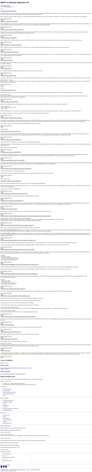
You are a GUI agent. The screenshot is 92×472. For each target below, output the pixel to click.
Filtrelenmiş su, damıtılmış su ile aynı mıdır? (9, 21)
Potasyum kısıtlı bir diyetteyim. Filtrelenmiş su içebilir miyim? (12, 29)
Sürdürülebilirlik (6, 418)
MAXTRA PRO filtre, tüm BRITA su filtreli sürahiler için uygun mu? (13, 288)
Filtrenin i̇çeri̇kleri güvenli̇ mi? (6, 68)
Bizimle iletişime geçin (7, 410)
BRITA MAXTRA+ (11, 373)
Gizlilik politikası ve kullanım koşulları (17, 469)
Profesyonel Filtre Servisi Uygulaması (10, 408)
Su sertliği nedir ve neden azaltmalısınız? (8, 11)
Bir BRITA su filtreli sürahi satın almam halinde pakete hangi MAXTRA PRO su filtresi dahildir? (18, 316)
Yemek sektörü (6, 405)
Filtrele (2, 6)
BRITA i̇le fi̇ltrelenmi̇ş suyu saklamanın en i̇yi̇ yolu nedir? (11, 45)
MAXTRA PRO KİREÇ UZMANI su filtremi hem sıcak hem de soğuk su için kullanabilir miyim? (18, 240)
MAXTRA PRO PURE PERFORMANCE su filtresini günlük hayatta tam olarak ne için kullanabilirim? (19, 273)
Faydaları (5, 373)
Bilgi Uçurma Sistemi (7, 423)
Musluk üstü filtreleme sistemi (16, 367)
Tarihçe (4, 416)
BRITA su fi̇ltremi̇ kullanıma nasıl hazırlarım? (9, 339)
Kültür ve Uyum (6, 414)
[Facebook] (1, 467)
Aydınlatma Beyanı (4, 469)
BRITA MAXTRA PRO (20, 373)
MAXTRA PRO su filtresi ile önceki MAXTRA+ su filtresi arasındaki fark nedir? (15, 296)
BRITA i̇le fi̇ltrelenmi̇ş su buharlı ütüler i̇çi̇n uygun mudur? (11, 118)
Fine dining (5, 406)
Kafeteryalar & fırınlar (7, 401)
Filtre (4, 395)
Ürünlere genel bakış (7, 388)
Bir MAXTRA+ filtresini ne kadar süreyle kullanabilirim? (11, 139)
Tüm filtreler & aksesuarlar (8, 400)
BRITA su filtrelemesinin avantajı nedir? (8, 90)
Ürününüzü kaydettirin (7, 460)
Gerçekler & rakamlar (7, 419)
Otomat (4, 403)
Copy (2, 20)
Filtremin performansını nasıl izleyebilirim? (8, 37)
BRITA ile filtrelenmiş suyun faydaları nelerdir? (9, 101)
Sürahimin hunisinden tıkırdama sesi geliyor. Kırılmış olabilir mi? (12, 160)
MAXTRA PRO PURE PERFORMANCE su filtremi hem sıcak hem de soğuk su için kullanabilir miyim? (19, 264)
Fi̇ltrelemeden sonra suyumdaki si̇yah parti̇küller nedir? (11, 152)
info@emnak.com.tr (4, 449)
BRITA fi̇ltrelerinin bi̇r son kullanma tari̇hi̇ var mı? (9, 52)
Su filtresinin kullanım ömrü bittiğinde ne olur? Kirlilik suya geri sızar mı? (14, 193)
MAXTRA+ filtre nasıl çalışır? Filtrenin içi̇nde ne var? (10, 131)
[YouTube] (6, 467)
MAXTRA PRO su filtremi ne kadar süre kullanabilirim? (11, 181)
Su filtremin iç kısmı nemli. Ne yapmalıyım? (9, 209)
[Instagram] (4, 467)
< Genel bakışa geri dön (5, 5)
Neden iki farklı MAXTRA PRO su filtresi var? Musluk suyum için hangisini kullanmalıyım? (17, 225)
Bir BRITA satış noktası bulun (8, 457)
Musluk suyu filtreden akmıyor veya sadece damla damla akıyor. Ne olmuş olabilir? (16, 168)
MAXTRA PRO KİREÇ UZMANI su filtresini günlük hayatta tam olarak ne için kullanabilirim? (17, 249)
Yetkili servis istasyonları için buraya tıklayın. (9, 442)
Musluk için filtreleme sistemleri (9, 392)
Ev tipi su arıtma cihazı (26, 367)
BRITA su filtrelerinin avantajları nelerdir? (8, 75)
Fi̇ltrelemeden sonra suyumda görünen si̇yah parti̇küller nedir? (12, 200)
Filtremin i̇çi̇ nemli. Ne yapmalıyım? (7, 324)
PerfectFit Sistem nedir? (5, 350)
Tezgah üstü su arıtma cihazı (8, 393)
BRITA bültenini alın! (7, 454)
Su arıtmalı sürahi (6, 367)
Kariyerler (5, 421)
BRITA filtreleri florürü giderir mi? (7, 60)
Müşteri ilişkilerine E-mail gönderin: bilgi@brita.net (11, 430)
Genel (2, 367)
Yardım (28, 469)
